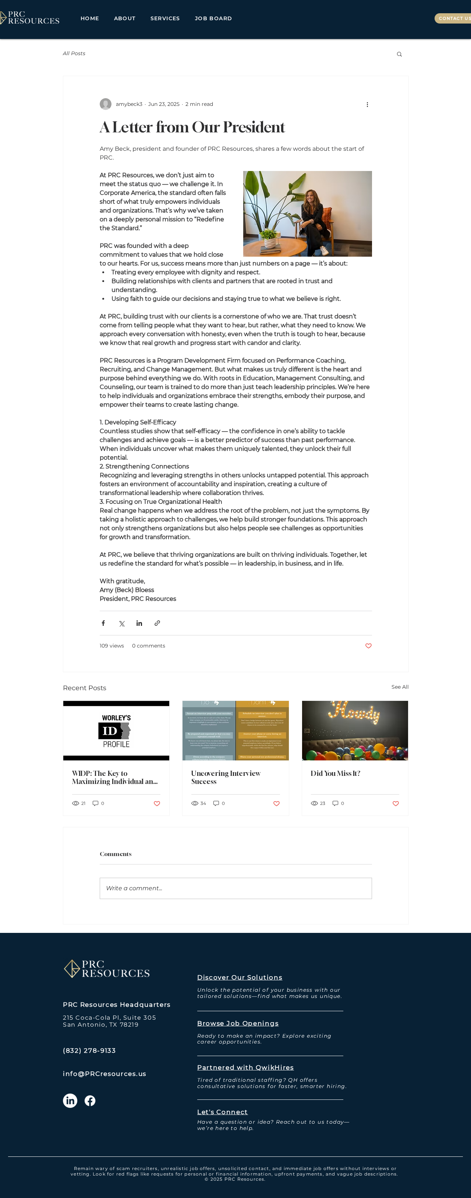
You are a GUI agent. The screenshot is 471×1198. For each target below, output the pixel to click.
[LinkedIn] (70, 1101)
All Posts (74, 53)
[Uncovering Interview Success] (236, 730)
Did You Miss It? (335, 773)
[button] (165, 18)
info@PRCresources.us (104, 1073)
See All (400, 687)
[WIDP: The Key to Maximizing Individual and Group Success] (116, 730)
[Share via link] (157, 623)
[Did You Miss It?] (355, 730)
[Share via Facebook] (103, 623)
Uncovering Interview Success (226, 777)
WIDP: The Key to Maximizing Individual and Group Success (114, 777)
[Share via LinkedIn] (139, 623)
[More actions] (367, 104)
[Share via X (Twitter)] (121, 623)
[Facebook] (90, 1101)
